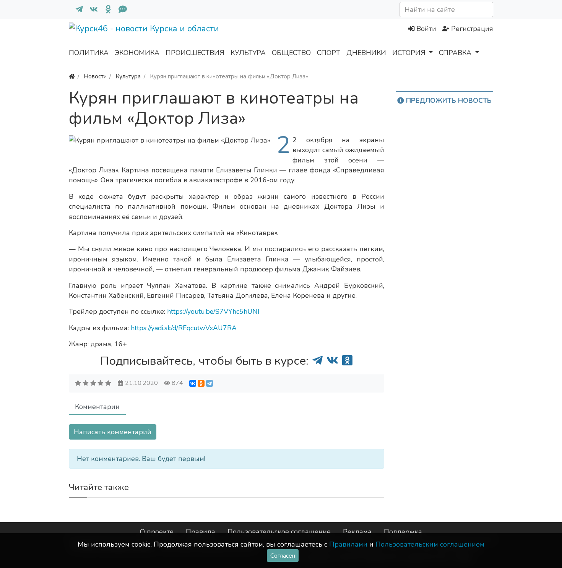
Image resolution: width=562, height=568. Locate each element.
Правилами (348, 544)
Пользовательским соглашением (429, 544)
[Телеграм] (76, 10)
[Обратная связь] (119, 10)
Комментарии (97, 406)
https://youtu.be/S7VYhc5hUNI (213, 311)
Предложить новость (448, 100)
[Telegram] (209, 383)
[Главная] (72, 76)
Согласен (282, 556)
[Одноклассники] (105, 10)
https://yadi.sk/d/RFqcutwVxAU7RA (184, 328)
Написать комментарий (112, 432)
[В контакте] (90, 10)
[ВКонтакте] (192, 383)
